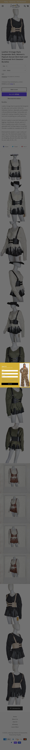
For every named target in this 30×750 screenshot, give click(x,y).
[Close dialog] (29, 363)
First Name (3, 369)
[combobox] (3, 376)
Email (2, 372)
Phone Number (3, 375)
